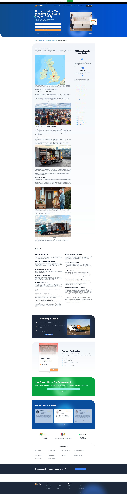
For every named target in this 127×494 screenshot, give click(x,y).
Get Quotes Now (48, 334)
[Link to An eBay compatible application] (63, 435)
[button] (58, 358)
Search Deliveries (62, 5)
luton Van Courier (38, 455)
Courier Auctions (51, 450)
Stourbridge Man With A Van (81, 99)
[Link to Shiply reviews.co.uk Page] (82, 434)
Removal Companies (78, 455)
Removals (58, 488)
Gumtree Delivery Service (40, 453)
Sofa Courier (63, 455)
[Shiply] (39, 6)
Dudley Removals (79, 118)
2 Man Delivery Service (78, 450)
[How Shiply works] (79, 327)
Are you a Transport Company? (80, 5)
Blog (69, 486)
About (69, 485)
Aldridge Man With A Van (80, 112)
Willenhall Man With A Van (80, 103)
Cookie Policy (70, 489)
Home (36, 40)
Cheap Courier (38, 450)
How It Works (68, 5)
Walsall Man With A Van (80, 97)
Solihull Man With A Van (80, 91)
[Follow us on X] (80, 493)
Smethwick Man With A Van (81, 105)
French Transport (38, 458)
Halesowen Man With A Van (81, 101)
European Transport (49, 489)
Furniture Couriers (51, 455)
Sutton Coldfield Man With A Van (82, 93)
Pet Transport (59, 485)
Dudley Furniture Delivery (80, 120)
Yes (70, 1)
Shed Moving (63, 453)
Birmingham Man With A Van (81, 85)
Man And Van (48, 488)
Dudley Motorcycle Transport (81, 122)
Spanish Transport (51, 458)
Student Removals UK (78, 453)
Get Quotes (89, 5)
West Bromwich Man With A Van (81, 95)
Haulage (58, 489)
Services (55, 5)
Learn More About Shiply (80, 469)
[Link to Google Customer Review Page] (44, 434)
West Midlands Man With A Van (51, 40)
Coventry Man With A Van (80, 87)
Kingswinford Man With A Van (81, 108)
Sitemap (80, 486)
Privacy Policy (81, 488)
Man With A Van (41, 40)
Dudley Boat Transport (80, 124)
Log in (74, 5)
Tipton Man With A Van (80, 110)
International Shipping (60, 486)
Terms (80, 485)
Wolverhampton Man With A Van (82, 89)
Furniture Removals (52, 453)
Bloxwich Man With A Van (80, 106)
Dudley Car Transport (80, 116)
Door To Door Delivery (65, 450)
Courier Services (48, 485)
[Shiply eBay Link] (84, 492)
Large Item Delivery (49, 486)
